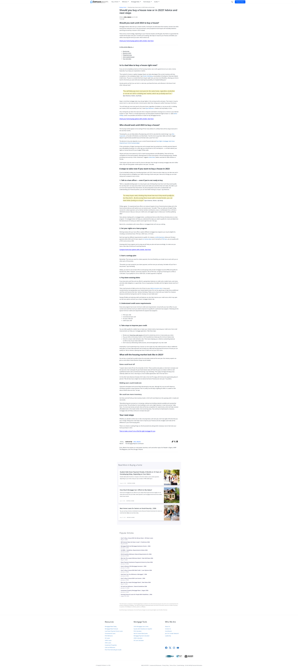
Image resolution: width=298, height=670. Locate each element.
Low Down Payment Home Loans (114, 631)
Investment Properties (111, 645)
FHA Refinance (109, 636)
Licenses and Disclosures (155, 665)
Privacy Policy (165, 665)
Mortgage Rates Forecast (111, 629)
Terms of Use (173, 665)
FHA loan (164, 239)
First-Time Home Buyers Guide (113, 649)
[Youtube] (178, 648)
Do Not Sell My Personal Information (193, 665)
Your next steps (127, 59)
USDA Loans (108, 640)
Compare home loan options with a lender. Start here (135, 249)
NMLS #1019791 (145, 665)
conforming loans (160, 237)
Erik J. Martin (137, 441)
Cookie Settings (180, 665)
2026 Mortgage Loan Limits (141, 626)
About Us (167, 626)
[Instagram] (174, 648)
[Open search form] (232, 1)
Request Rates (240, 2)
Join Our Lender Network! (172, 633)
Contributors (168, 631)
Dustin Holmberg (147, 76)
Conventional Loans (110, 633)
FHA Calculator (138, 631)
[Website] (172, 443)
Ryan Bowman (150, 108)
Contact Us (168, 629)
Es (174, 113)
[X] (175, 443)
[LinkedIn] (177, 443)
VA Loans (107, 638)
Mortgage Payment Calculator (141, 636)
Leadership (168, 636)
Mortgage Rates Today (111, 626)
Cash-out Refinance (110, 647)
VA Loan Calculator (139, 640)
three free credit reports (136, 335)
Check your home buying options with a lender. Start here (137, 41)
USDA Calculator (138, 638)
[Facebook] (166, 648)
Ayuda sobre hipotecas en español (143, 629)
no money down (147, 239)
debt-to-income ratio (156, 288)
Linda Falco (152, 157)
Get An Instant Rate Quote (141, 633)
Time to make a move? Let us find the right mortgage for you (137, 431)
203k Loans (108, 643)
